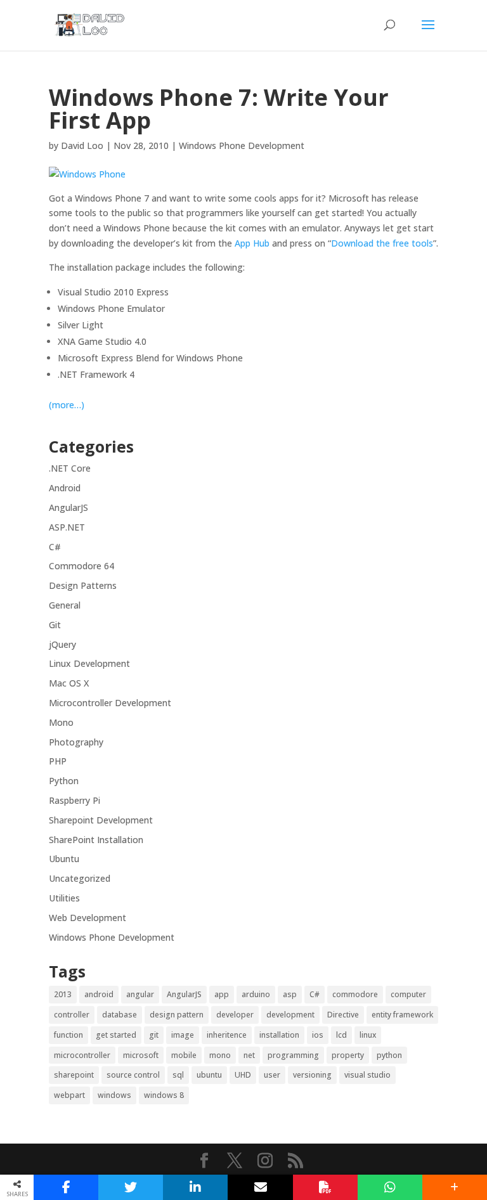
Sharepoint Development (101, 820)
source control (133, 1074)
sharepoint (74, 1074)
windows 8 (164, 1095)
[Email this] (260, 1187)
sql (178, 1074)
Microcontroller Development (110, 703)
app (221, 994)
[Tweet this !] (130, 1187)
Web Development (87, 918)
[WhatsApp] (390, 1187)
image (182, 1034)
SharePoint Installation (96, 840)
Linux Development (89, 663)
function (68, 1034)
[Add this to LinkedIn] (195, 1187)
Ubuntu (64, 859)
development (290, 1014)
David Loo (82, 145)
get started (116, 1034)
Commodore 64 (81, 566)
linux (368, 1034)
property (348, 1055)
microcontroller (82, 1055)
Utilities (64, 898)
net (249, 1055)
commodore (355, 994)
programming (293, 1055)
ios (317, 1034)
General (65, 605)
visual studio (367, 1074)
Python (64, 781)
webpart (69, 1095)
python (389, 1055)
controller (71, 1014)
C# (55, 547)
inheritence (227, 1034)
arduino (256, 994)
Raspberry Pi (74, 800)
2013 (63, 994)
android (99, 994)
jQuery (62, 644)
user (272, 1074)
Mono (61, 722)
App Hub (252, 243)
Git (55, 625)
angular (140, 994)
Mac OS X (69, 683)
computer (408, 994)
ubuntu (209, 1074)
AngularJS (68, 507)
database (119, 1014)
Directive (343, 1014)
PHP (58, 761)
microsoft (141, 1055)
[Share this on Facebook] (66, 1187)
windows (114, 1095)
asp (290, 994)
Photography (76, 742)
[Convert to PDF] (325, 1187)
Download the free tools (382, 243)
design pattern (177, 1014)
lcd (341, 1034)
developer (235, 1014)
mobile (184, 1055)
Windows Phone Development (241, 145)
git (154, 1034)
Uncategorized (79, 878)
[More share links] (454, 1187)
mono (220, 1055)
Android (65, 488)
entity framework (402, 1014)
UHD (243, 1074)
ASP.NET (67, 527)
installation (279, 1034)
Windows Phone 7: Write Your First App (219, 109)
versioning (312, 1074)
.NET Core (70, 468)
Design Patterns (83, 585)
